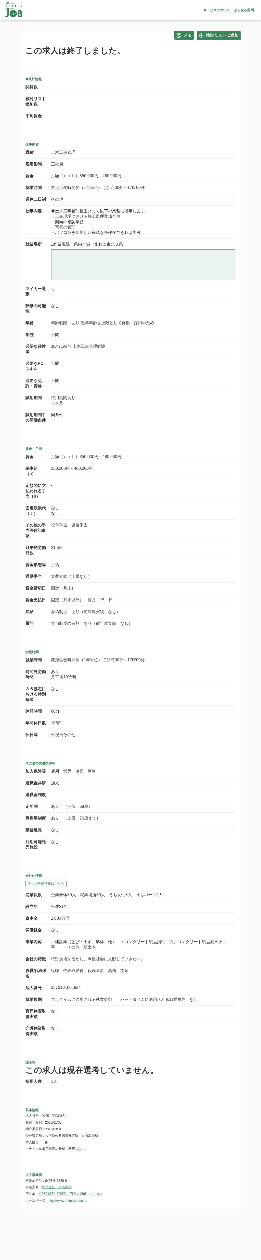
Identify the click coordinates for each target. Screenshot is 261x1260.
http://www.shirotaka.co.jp (67, 1201)
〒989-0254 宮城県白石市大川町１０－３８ (70, 1194)
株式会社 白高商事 (57, 1187)
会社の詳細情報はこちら (46, 883)
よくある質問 (244, 10)
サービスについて (216, 10)
